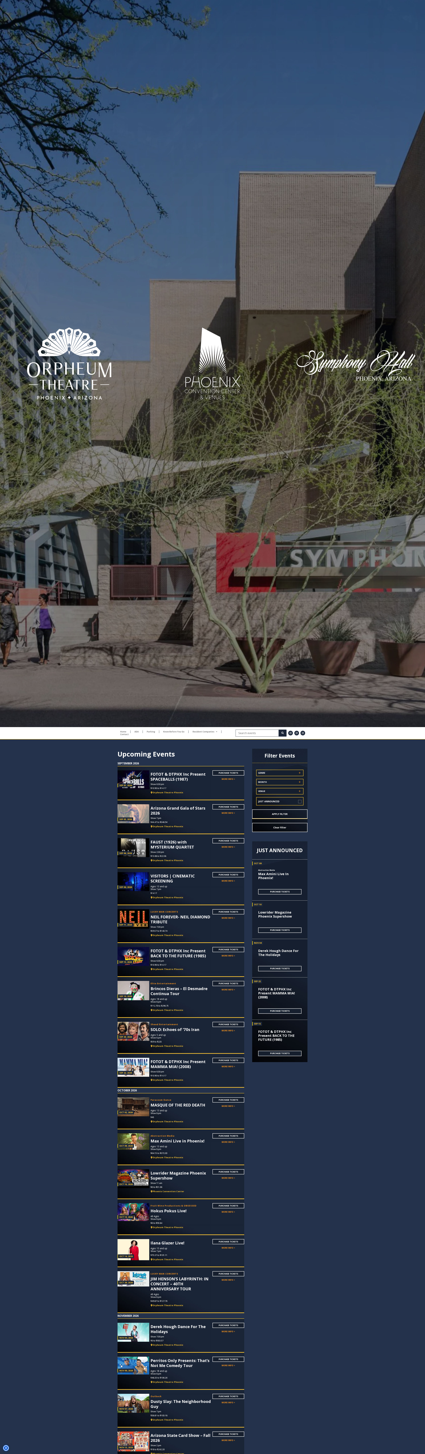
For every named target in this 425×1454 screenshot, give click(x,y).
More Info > (228, 779)
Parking (151, 731)
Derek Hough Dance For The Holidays (278, 952)
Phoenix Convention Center (168, 1191)
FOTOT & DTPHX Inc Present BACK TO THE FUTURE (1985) (276, 1035)
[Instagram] (290, 733)
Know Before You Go (173, 731)
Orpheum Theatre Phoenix (168, 792)
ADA (136, 731)
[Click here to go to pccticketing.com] (212, 363)
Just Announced (268, 801)
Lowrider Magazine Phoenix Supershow (275, 914)
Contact (124, 734)
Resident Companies (203, 731)
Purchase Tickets (228, 772)
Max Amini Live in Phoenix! (273, 876)
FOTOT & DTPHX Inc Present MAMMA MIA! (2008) (276, 993)
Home (123, 731)
